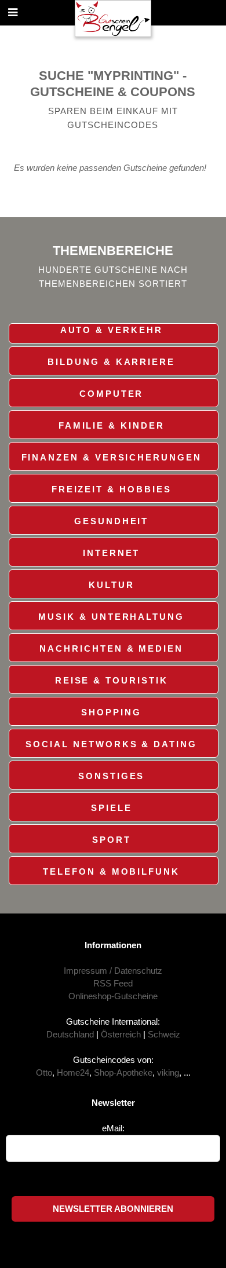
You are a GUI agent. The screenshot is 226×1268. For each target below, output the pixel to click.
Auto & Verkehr (111, 330)
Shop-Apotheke (123, 1072)
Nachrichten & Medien (111, 648)
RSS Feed (113, 983)
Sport (111, 840)
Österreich (121, 1034)
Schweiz (164, 1034)
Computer (111, 394)
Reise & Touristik (111, 680)
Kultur (111, 585)
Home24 (73, 1072)
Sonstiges (111, 776)
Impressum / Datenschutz (113, 970)
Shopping (111, 712)
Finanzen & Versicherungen (111, 457)
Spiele (111, 808)
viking (168, 1072)
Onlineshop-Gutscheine (113, 996)
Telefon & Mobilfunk (111, 871)
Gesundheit (111, 521)
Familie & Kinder (112, 425)
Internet (111, 553)
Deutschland (70, 1034)
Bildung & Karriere (111, 362)
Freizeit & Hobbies (112, 489)
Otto (44, 1072)
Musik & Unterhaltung (111, 617)
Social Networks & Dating (110, 744)
